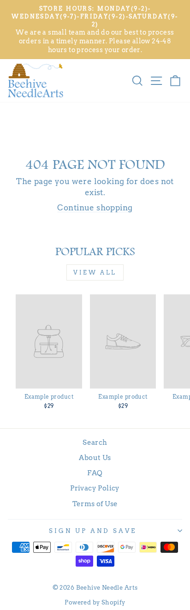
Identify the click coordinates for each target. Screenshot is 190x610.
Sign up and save (93, 530)
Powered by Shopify (95, 602)
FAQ (94, 472)
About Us (95, 457)
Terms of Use (95, 503)
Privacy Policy (95, 488)
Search (95, 442)
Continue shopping (94, 207)
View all (95, 272)
